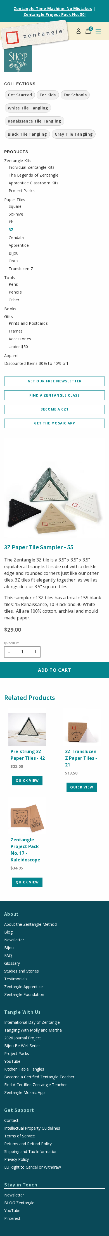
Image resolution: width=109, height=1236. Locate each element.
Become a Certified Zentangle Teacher (39, 1076)
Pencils (15, 292)
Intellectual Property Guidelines (32, 1128)
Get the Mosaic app (54, 423)
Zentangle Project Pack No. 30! (54, 14)
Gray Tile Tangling (74, 134)
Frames (16, 331)
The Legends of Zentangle (33, 175)
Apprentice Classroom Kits (34, 182)
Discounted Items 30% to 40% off (36, 363)
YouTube (12, 1061)
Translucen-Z (21, 268)
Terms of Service (19, 1136)
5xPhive (16, 214)
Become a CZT (55, 409)
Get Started (20, 94)
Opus (13, 260)
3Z (11, 229)
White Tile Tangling (28, 108)
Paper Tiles (14, 199)
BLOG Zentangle (19, 1202)
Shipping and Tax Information (31, 1151)
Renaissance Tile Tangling (34, 121)
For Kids (48, 94)
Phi (12, 221)
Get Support (19, 1110)
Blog (8, 932)
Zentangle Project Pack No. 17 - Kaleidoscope (25, 850)
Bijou (14, 253)
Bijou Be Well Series (22, 1045)
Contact (11, 1120)
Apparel (11, 355)
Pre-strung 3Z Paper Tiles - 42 (28, 754)
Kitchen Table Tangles (24, 1069)
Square (15, 206)
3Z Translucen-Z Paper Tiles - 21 (81, 758)
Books (10, 308)
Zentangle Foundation (24, 994)
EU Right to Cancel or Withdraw (32, 1167)
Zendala (16, 237)
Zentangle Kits (17, 160)
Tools (9, 277)
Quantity (11, 642)
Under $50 (18, 346)
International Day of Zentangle (32, 1022)
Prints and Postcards (28, 323)
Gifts (8, 316)
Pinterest (12, 1218)
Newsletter (14, 939)
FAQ (8, 955)
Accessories (20, 338)
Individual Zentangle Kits (32, 167)
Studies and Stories (21, 971)
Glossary (12, 963)
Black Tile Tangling (27, 134)
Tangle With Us (22, 1012)
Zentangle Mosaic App (24, 1092)
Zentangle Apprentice (23, 986)
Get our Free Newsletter (55, 381)
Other (14, 299)
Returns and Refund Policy (28, 1143)
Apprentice (19, 245)
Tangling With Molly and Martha (33, 1030)
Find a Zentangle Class (54, 395)
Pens (13, 284)
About (11, 914)
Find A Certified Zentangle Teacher (35, 1084)
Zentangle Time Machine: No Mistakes (53, 8)
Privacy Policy (16, 1159)
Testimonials (15, 978)
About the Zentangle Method (30, 924)
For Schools (75, 94)
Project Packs (22, 190)
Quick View (27, 780)
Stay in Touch (20, 1184)
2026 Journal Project (22, 1037)
